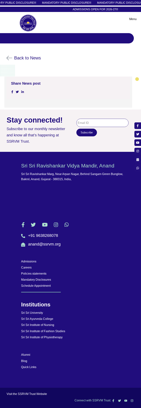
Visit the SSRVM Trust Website (27, 393)
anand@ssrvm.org (44, 244)
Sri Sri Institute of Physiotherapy (42, 337)
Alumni (25, 354)
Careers (26, 267)
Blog (24, 361)
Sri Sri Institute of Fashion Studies (43, 331)
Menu (133, 19)
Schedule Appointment (36, 285)
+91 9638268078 (43, 235)
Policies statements (33, 273)
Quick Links (28, 367)
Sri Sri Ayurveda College (37, 318)
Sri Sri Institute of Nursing (37, 324)
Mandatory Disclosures (36, 279)
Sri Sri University (32, 312)
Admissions (28, 261)
